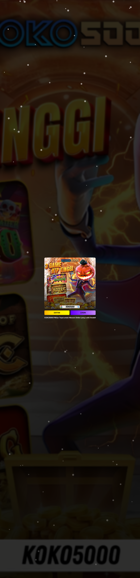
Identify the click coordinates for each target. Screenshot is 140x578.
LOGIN (83, 313)
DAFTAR (57, 313)
